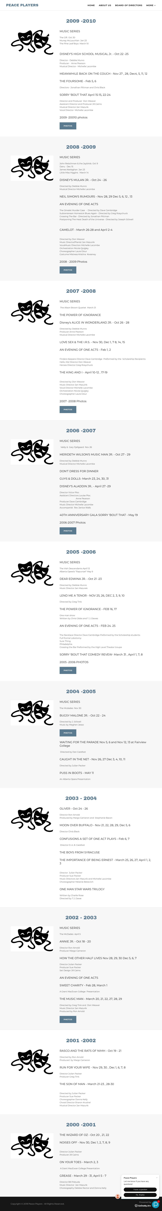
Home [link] (91, 5)
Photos (68, 270)
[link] (22, 5)
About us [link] (105, 5)
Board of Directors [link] (128, 5)
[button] (151, 5)
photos (68, 126)
